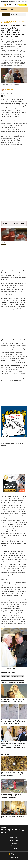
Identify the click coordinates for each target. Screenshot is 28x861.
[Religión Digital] (11, 5)
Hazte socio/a (22, 4)
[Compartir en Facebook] (2, 96)
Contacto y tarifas (14, 840)
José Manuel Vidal (9, 89)
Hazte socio (14, 848)
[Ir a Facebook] (2, 830)
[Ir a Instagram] (9, 830)
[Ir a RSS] (6, 832)
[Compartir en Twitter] (5, 96)
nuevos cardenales (18, 676)
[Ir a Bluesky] (20, 830)
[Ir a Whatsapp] (23, 830)
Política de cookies (14, 846)
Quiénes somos (14, 837)
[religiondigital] (14, 854)
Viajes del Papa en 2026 (18, 1)
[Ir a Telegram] (2, 832)
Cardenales (5, 676)
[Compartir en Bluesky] (7, 96)
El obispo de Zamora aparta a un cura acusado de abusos (18, 15)
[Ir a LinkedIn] (13, 830)
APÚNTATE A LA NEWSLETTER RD (14, 223)
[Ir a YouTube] (16, 830)
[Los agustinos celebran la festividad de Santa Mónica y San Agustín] (14, 691)
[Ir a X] (6, 830)
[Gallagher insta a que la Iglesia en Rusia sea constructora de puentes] (14, 808)
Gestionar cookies (14, 857)
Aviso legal (14, 843)
